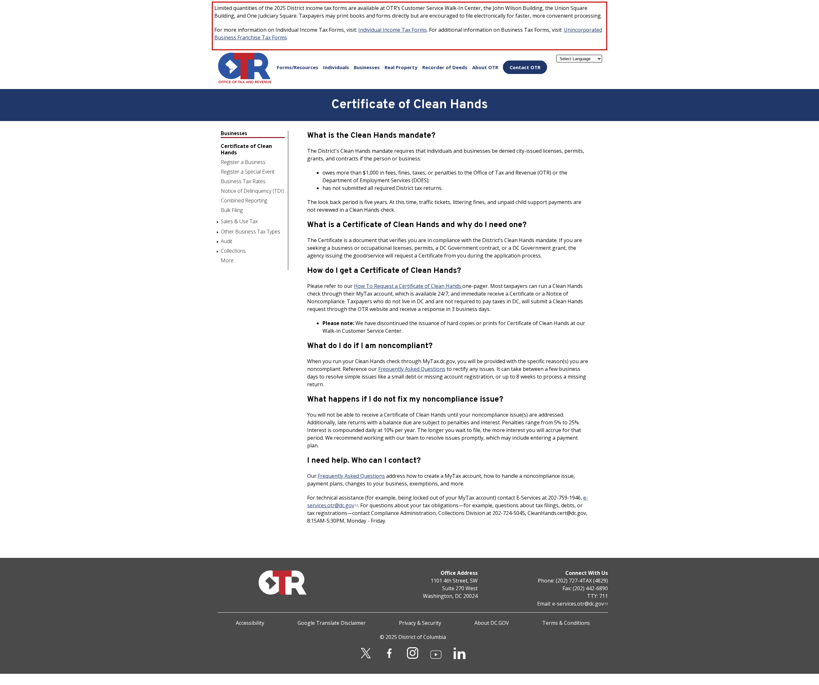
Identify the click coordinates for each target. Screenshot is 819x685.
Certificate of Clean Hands (246, 149)
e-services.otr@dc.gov (578, 603)
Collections (233, 250)
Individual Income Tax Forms (392, 29)
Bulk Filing (232, 210)
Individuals (336, 67)
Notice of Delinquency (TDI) (252, 190)
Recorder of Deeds (444, 67)
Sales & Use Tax (239, 221)
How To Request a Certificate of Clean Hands (408, 285)
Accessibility (250, 622)
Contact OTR (525, 67)
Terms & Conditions (566, 622)
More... (228, 260)
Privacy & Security (420, 622)
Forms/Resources (297, 67)
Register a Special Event (247, 171)
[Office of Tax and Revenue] (245, 82)
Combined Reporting (244, 200)
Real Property (401, 67)
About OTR (485, 67)
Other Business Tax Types (250, 231)
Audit (226, 241)
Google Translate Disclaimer (332, 622)
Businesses (367, 67)
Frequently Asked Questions (411, 368)
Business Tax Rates (243, 181)
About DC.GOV (491, 622)
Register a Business (243, 162)
